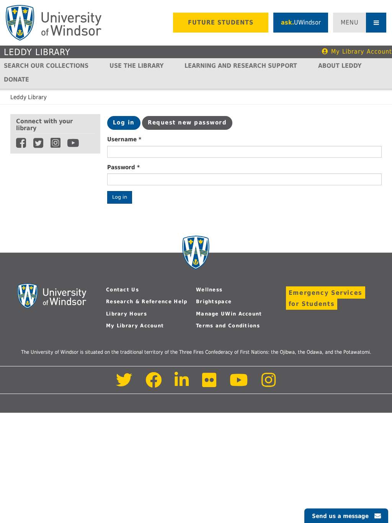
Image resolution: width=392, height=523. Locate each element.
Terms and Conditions (228, 326)
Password (123, 167)
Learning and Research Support (241, 65)
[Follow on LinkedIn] (182, 384)
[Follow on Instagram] (269, 384)
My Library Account (361, 51)
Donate (16, 79)
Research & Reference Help (147, 301)
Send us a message (340, 516)
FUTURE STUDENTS (220, 22)
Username (124, 139)
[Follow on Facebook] (154, 384)
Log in (126, 124)
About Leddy (339, 65)
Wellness (209, 290)
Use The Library (136, 65)
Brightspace (214, 301)
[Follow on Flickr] (210, 384)
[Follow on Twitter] (124, 384)
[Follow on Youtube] (239, 384)
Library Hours (126, 314)
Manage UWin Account (229, 314)
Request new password (187, 122)
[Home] (53, 23)
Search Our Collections (46, 65)
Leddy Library (37, 52)
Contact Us (122, 290)
